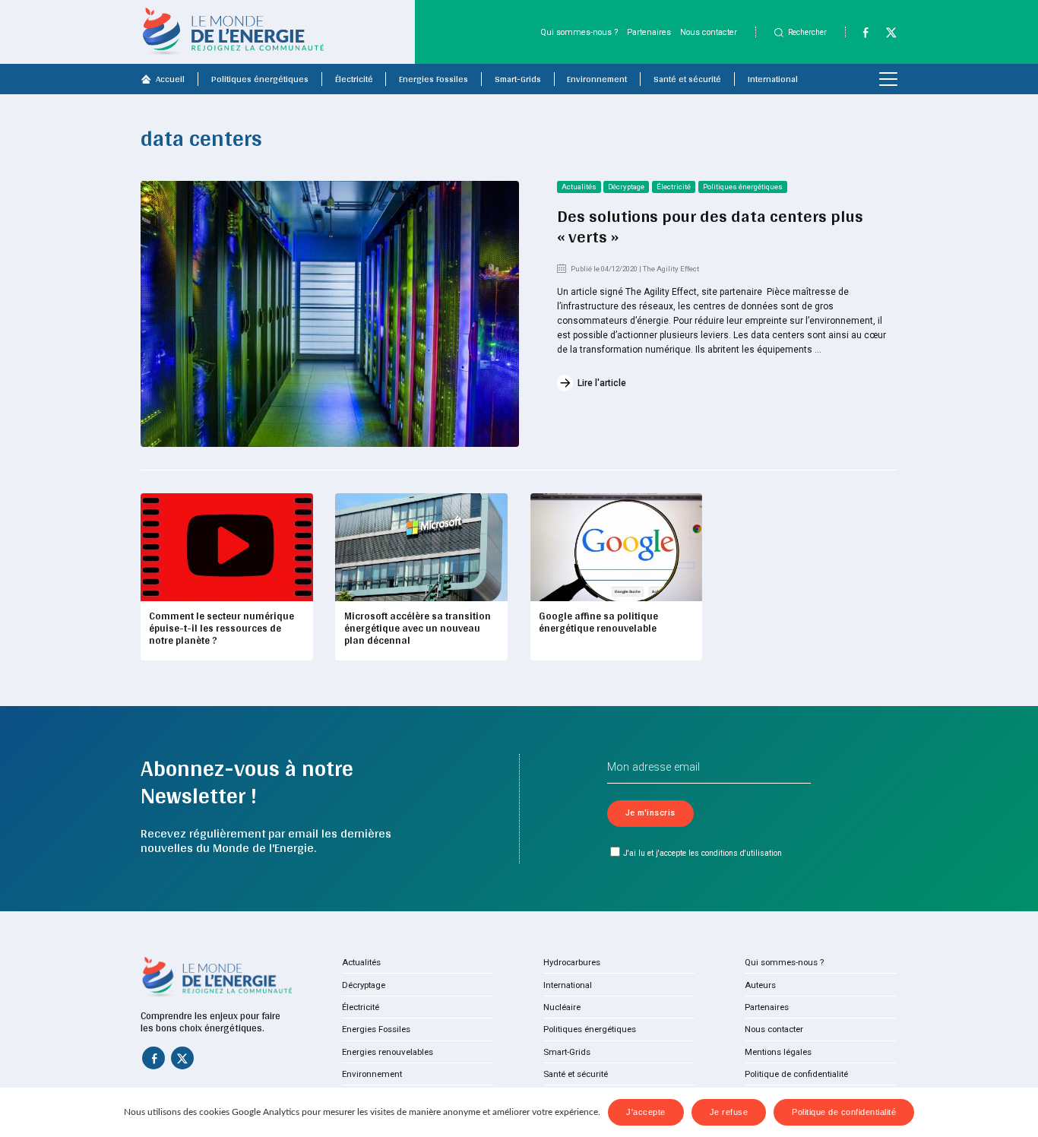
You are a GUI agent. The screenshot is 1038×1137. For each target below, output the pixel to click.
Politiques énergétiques (260, 79)
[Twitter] (885, 35)
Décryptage (626, 186)
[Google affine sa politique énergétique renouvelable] (616, 547)
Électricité (354, 79)
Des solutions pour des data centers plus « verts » (710, 226)
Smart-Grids (518, 79)
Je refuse (729, 1111)
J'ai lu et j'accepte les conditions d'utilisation (702, 853)
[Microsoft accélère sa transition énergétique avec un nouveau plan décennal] (421, 547)
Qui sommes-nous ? (579, 32)
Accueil (170, 79)
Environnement (597, 79)
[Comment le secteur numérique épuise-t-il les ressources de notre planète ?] (227, 547)
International (773, 79)
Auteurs (760, 985)
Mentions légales (778, 1052)
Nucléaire (562, 1007)
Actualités (579, 186)
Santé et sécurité (687, 79)
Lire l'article (602, 383)
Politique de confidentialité (796, 1074)
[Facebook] (860, 35)
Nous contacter (708, 32)
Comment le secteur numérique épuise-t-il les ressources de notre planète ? (221, 628)
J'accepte (646, 1111)
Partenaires (649, 32)
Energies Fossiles (433, 79)
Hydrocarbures (571, 962)
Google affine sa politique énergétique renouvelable (598, 622)
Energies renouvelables (387, 1052)
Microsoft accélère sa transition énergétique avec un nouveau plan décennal (417, 628)
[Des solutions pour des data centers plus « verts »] (330, 314)
